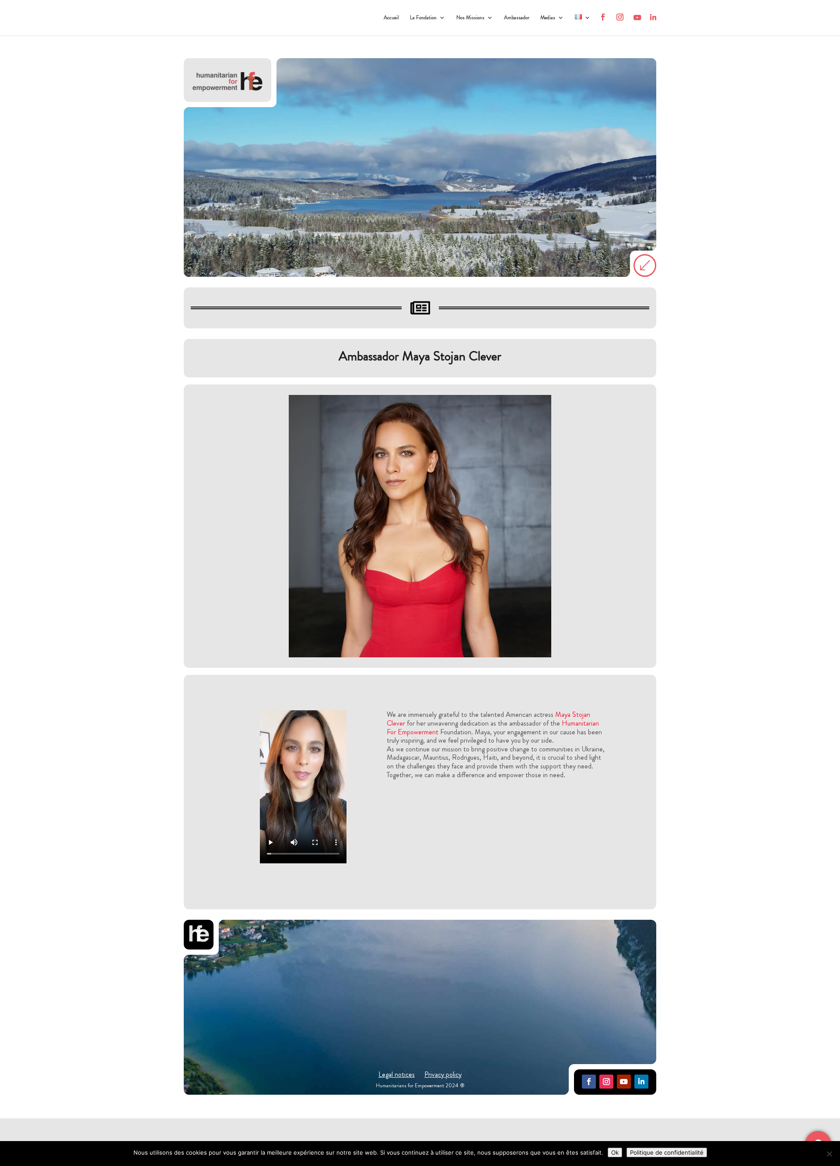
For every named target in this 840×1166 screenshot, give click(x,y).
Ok (615, 1152)
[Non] (829, 1153)
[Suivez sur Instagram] (606, 1082)
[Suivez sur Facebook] (589, 1082)
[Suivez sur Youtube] (624, 1082)
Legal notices (396, 1075)
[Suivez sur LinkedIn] (641, 1082)
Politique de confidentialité (667, 1152)
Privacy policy (443, 1075)
